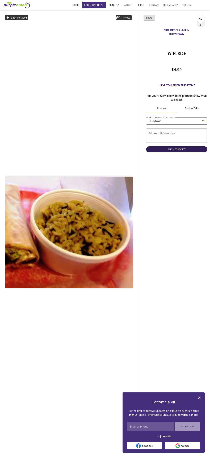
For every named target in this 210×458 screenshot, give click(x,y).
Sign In (187, 4)
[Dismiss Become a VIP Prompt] (199, 398)
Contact (154, 4)
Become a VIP (170, 4)
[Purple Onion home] (17, 5)
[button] (94, 5)
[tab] (161, 108)
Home (76, 4)
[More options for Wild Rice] (201, 19)
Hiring (140, 4)
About (128, 4)
